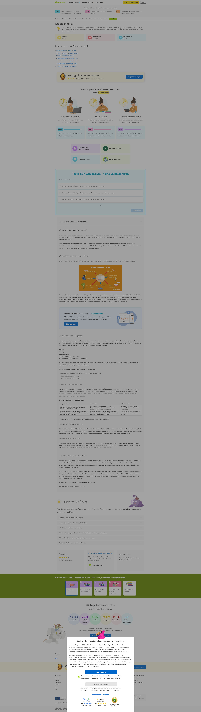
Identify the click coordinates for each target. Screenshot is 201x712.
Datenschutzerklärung (109, 651)
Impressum (106, 694)
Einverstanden (101, 672)
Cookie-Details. (124, 651)
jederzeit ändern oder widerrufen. (83, 664)
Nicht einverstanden (101, 684)
